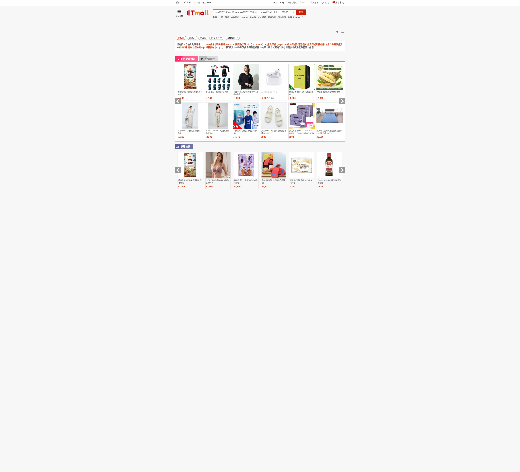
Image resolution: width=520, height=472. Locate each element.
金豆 (290, 17)
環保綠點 (187, 2)
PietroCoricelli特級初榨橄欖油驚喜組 (329, 181)
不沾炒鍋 (282, 17)
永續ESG (206, 2)
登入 (275, 2)
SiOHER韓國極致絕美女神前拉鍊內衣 (217, 181)
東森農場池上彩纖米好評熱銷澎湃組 (245, 181)
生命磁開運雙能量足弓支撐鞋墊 (273, 181)
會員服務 (314, 2)
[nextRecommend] (342, 101)
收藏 (327, 2)
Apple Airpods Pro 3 (269, 92)
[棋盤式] (337, 32)
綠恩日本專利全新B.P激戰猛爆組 (301, 93)
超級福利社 (292, 2)
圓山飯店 (225, 17)
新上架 (203, 38)
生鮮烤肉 (235, 17)
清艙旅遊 (272, 17)
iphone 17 (298, 17)
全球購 (197, 2)
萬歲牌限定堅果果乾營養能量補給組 (190, 93)
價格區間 (231, 38)
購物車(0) (338, 2)
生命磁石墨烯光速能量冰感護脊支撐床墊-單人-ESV (329, 132)
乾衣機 (253, 17)
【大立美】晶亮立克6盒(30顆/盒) (245, 132)
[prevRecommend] (178, 101)
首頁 (178, 2)
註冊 (282, 2)
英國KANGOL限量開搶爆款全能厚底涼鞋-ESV (273, 132)
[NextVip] (342, 170)
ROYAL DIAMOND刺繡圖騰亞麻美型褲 (217, 132)
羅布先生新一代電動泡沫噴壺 (217, 92)
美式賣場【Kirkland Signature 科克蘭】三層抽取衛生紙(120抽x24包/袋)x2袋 (301, 132)
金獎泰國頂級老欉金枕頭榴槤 (328, 92)
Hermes (244, 17)
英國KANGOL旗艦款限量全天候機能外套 (245, 93)
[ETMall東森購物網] (198, 13)
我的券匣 (304, 2)
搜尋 (301, 12)
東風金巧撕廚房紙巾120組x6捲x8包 (301, 181)
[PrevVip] (178, 170)
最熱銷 (192, 38)
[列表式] (342, 32)
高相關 (181, 38)
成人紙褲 (262, 17)
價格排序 (215, 38)
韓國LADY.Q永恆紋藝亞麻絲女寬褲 (190, 132)
